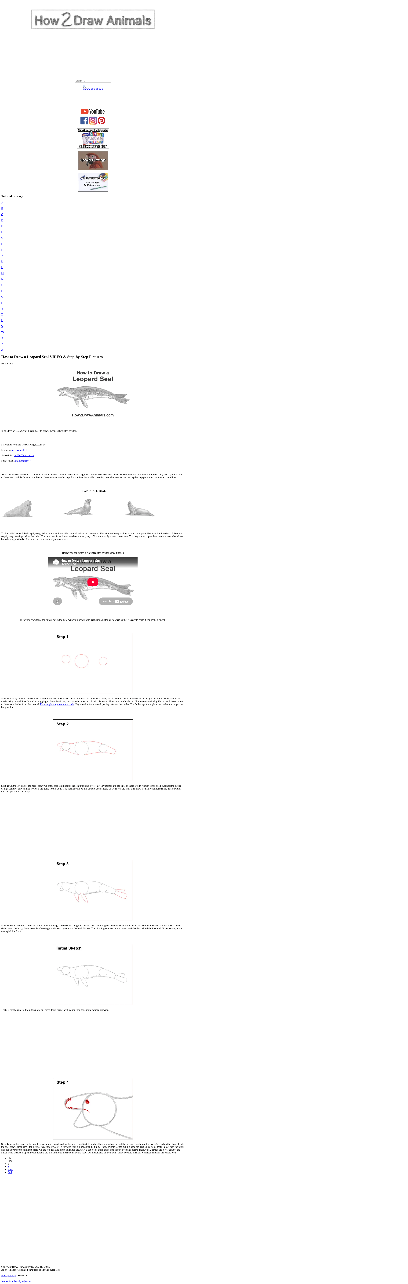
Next (10, 1169)
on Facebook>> (19, 450)
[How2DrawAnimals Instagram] (93, 123)
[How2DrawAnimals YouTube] (93, 114)
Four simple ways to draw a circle (57, 704)
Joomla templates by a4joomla (16, 1281)
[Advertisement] (93, 55)
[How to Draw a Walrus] (18, 519)
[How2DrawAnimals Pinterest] (102, 123)
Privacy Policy (8, 1275)
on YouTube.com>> (24, 455)
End (10, 1172)
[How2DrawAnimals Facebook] (84, 123)
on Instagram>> (23, 460)
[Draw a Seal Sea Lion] (79, 519)
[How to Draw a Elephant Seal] (140, 519)
